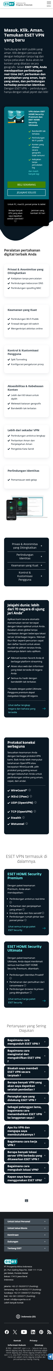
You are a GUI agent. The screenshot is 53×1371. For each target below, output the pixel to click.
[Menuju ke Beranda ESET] (18, 4)
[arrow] (43, 928)
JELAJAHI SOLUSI (26, 192)
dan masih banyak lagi (34, 172)
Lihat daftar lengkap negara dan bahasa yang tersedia (21, 708)
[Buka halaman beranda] (11, 1261)
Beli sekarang (26, 184)
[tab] (26, 546)
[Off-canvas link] (43, 708)
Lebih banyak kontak (14, 1302)
